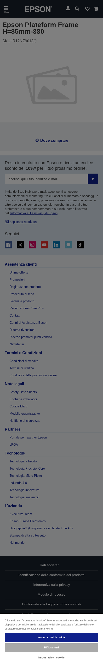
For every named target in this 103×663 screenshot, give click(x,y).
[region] (51, 638)
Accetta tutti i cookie (51, 637)
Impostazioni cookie (51, 657)
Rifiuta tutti (51, 647)
